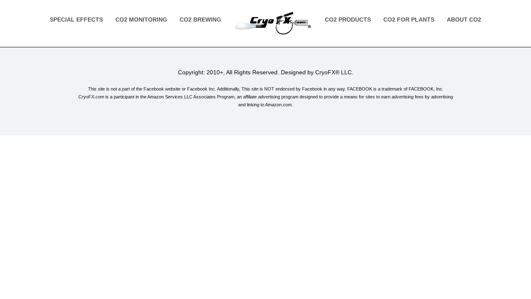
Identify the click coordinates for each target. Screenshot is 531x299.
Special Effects (76, 19)
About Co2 (464, 19)
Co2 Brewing (200, 19)
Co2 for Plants (408, 19)
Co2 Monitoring (141, 19)
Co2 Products (348, 19)
